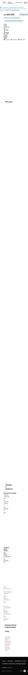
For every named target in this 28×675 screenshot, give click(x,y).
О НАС (4, 661)
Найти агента (4, 2)
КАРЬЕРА (10, 661)
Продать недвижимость (11, 2)
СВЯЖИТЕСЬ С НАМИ (20, 661)
